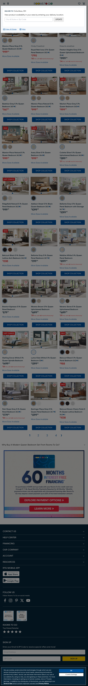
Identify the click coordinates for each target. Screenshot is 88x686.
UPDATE (58, 19)
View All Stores (11, 29)
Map (24, 29)
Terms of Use (8, 683)
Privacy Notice (44, 683)
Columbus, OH (20, 11)
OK (71, 670)
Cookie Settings (71, 674)
